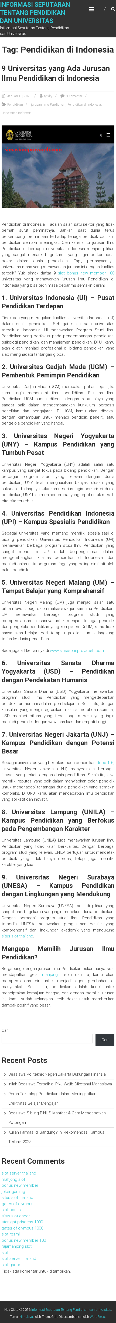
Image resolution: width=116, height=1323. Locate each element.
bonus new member (20, 1185)
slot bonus (11, 1209)
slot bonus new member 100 (86, 273)
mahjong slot (13, 1179)
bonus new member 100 (24, 1240)
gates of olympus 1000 (22, 1228)
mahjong (50, 974)
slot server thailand (19, 1173)
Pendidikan (15, 104)
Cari (5, 1030)
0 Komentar (74, 96)
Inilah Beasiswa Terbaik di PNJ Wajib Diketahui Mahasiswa (60, 1084)
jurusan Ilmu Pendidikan (48, 104)
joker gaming (13, 1191)
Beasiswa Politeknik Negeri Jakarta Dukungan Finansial (57, 1074)
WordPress (97, 1317)
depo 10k (105, 762)
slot (5, 1252)
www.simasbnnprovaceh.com (77, 650)
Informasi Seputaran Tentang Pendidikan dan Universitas (35, 13)
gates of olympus (17, 1203)
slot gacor (11, 1264)
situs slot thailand (17, 936)
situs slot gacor (16, 1216)
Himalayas (27, 1317)
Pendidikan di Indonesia (84, 104)
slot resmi (11, 1234)
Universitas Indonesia (17, 113)
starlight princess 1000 (22, 1222)
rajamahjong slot (17, 1246)
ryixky (48, 96)
